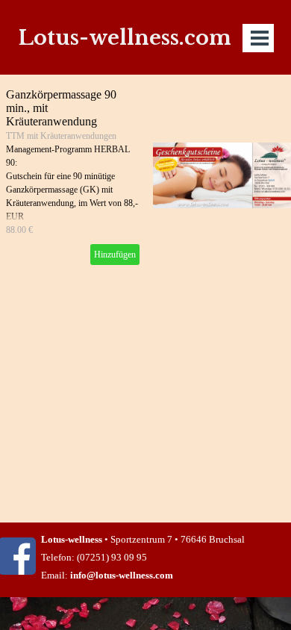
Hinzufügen (115, 254)
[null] (222, 175)
